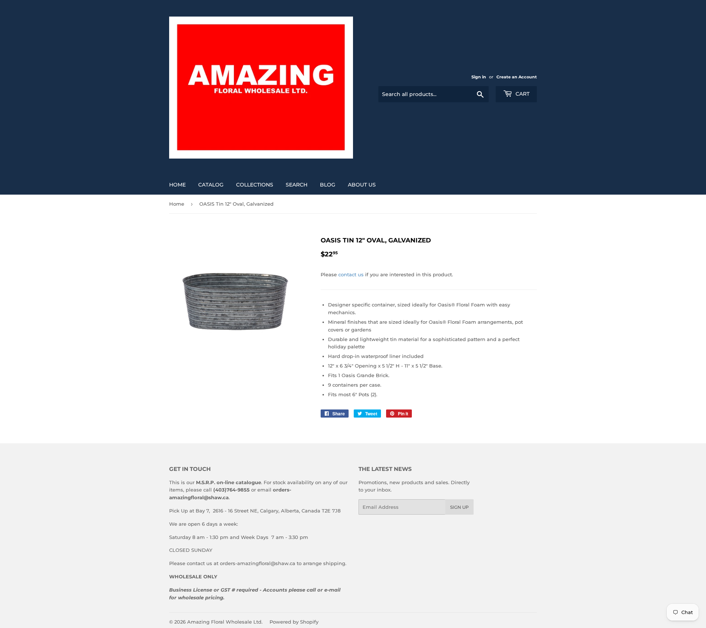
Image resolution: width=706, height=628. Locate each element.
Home (177, 184)
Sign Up (459, 507)
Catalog (211, 184)
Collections (254, 184)
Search (296, 184)
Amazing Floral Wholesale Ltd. (225, 622)
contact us (351, 274)
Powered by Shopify (294, 622)
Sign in (478, 76)
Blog (327, 184)
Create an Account (516, 76)
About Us (362, 184)
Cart (522, 94)
